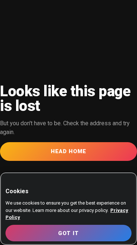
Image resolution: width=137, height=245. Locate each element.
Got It (68, 233)
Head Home (68, 151)
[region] (68, 208)
